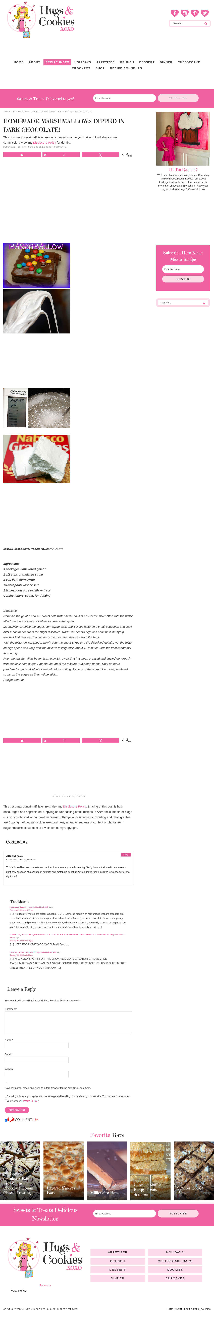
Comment (11, 1008)
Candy (70, 796)
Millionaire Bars (104, 1192)
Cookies (175, 1269)
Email (9, 1054)
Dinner (117, 1278)
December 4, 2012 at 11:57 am (21, 860)
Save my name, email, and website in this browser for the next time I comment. (48, 1087)
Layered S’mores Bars (61, 1190)
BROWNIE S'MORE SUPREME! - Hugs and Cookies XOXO (33, 952)
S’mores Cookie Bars (190, 1190)
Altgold (11, 855)
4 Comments (59, 147)
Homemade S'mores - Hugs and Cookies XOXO (29, 907)
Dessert (80, 796)
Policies (206, 1309)
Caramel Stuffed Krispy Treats (147, 1187)
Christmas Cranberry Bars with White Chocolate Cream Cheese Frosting (18, 1183)
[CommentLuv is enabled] (22, 1120)
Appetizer (118, 1252)
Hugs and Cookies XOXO (40, 20)
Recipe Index (191, 1309)
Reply (126, 855)
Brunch (117, 1261)
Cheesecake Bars (175, 1261)
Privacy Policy (29, 1100)
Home (170, 1309)
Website (9, 1069)
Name (9, 1040)
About (178, 1309)
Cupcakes (175, 1278)
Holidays (175, 1252)
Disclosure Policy (44, 142)
